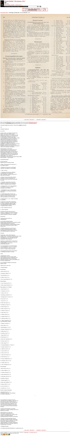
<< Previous (16, 4)
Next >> (20, 4)
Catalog (12, 6)
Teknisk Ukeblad (8, 1)
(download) (26, 432)
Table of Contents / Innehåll (9, 4)
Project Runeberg (7, 6)
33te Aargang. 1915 (19, 1)
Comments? (25, 6)
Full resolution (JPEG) (4, 12)
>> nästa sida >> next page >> (41, 119)
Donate (21, 6)
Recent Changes (17, 6)
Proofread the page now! (33, 122)
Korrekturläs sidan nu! (33, 123)
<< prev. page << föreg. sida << (29, 119)
